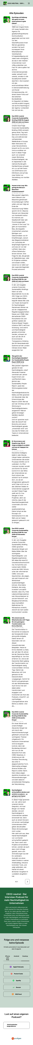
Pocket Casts (18, 974)
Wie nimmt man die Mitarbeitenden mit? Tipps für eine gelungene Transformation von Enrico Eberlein (21, 622)
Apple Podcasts (18, 967)
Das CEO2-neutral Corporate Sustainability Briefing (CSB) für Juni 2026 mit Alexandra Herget (20, 532)
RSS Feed (18, 994)
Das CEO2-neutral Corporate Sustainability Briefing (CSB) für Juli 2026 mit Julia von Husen (20, 278)
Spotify (18, 980)
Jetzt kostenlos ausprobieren (12, 1025)
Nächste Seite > (27, 881)
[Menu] (29, 3)
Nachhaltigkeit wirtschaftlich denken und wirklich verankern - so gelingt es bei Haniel (20, 793)
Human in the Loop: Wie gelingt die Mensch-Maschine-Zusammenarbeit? (20, 188)
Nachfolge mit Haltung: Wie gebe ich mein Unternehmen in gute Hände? (19, 20)
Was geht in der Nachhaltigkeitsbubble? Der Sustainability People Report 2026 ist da (20, 359)
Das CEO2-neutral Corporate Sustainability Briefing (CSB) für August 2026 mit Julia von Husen (20, 119)
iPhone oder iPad (7, 957)
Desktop (25, 956)
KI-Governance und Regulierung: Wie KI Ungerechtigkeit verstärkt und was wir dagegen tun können (20, 445)
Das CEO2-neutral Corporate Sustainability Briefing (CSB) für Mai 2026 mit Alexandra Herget (20, 716)
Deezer (18, 987)
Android (16, 956)
